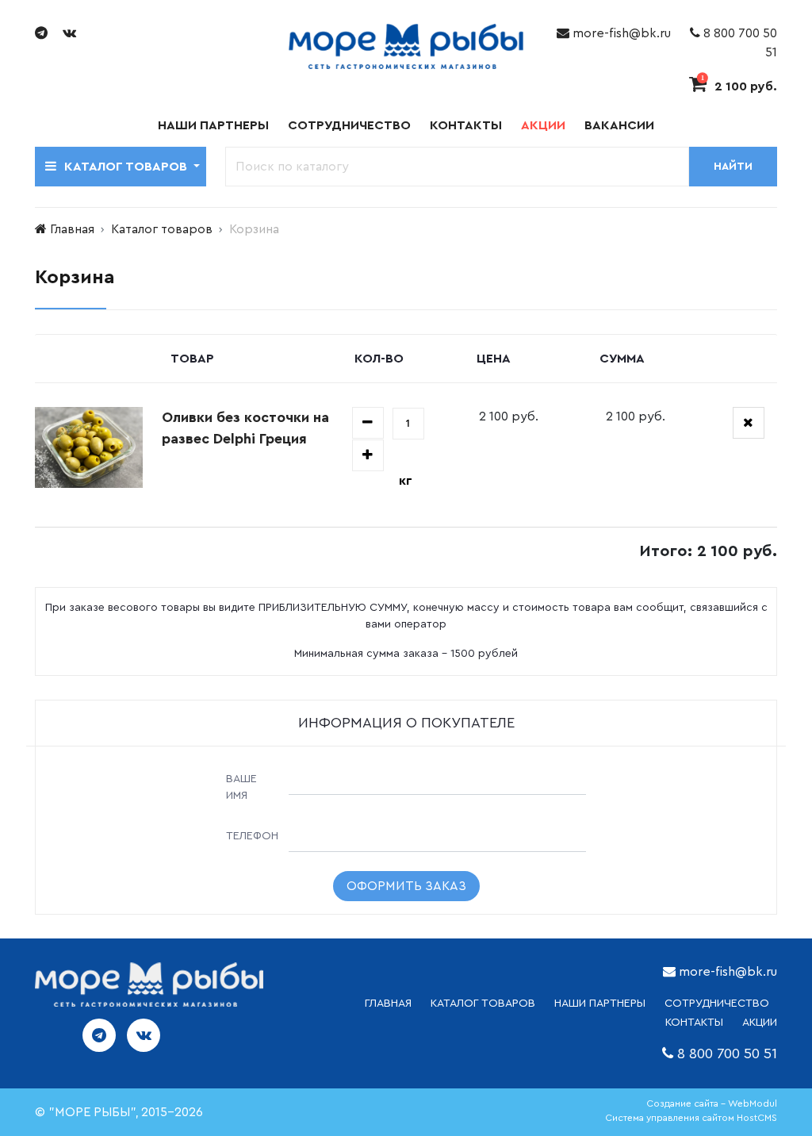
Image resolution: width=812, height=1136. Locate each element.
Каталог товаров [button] (127, 166)
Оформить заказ (406, 886)
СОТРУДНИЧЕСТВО (717, 1003)
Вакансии (619, 125)
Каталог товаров (162, 229)
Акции (543, 125)
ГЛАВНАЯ (388, 1003)
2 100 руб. (739, 86)
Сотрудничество (349, 125)
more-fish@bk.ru (620, 33)
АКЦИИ (759, 1022)
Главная (72, 229)
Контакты (466, 125)
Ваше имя (241, 787)
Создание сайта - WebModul (711, 1103)
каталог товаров (483, 1003)
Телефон (252, 836)
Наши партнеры (213, 125)
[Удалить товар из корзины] (748, 423)
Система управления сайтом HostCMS (691, 1118)
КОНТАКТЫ (694, 1022)
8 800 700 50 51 (727, 1053)
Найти (733, 166)
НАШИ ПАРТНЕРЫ (599, 1003)
